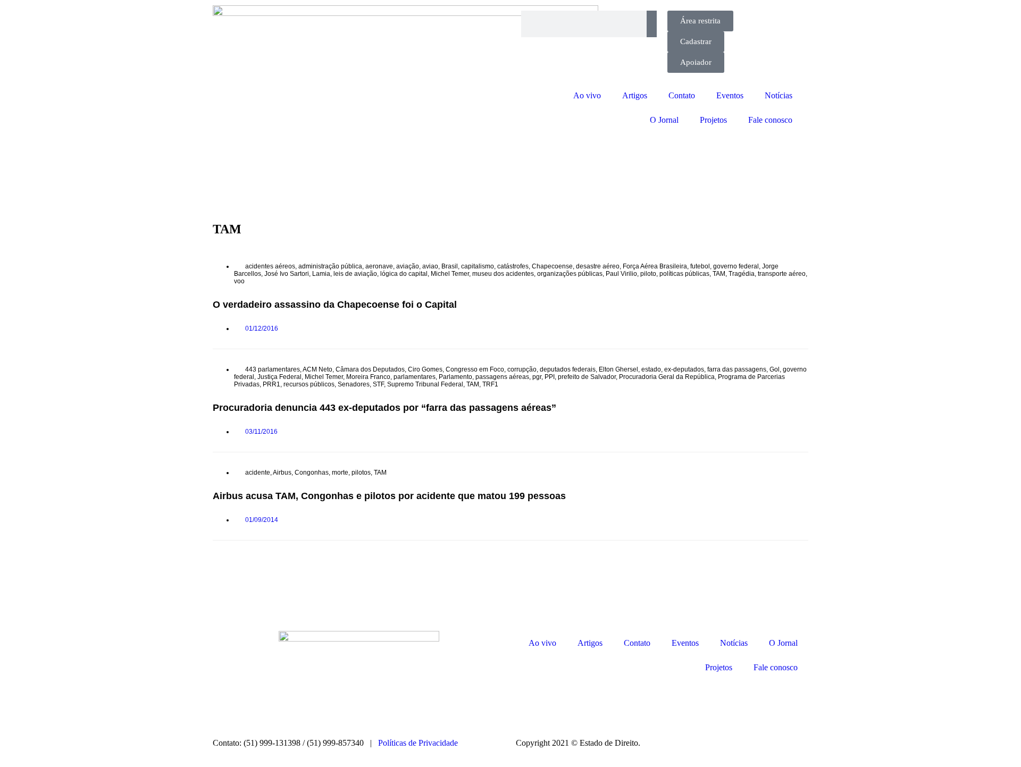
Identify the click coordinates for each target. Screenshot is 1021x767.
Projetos (713, 119)
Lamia (321, 273)
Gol (774, 369)
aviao (430, 266)
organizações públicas (569, 273)
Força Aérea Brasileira (655, 266)
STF (378, 384)
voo (239, 281)
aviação (407, 266)
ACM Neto (317, 369)
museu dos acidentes (503, 273)
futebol (700, 266)
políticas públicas (684, 273)
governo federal (736, 266)
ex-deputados (684, 369)
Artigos (634, 95)
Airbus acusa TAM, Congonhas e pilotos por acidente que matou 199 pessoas (389, 496)
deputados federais (568, 369)
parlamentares (415, 377)
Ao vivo (587, 95)
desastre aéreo (598, 266)
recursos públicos (308, 384)
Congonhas (312, 472)
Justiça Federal (279, 377)
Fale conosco (770, 119)
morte (340, 472)
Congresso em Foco (475, 369)
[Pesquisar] (652, 24)
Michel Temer (450, 273)
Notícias (778, 95)
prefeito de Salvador (587, 377)
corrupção (522, 369)
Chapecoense (552, 266)
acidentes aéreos (270, 266)
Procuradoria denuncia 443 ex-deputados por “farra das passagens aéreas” (384, 407)
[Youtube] (615, 703)
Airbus (282, 472)
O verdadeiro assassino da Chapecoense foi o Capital (335, 304)
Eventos (729, 95)
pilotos (361, 472)
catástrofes (513, 266)
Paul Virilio (621, 273)
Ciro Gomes (425, 369)
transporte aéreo (782, 273)
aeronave (379, 266)
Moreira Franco (368, 377)
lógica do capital (404, 273)
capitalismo (477, 266)
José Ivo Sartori (286, 273)
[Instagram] (529, 703)
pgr (536, 377)
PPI (550, 377)
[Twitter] (586, 703)
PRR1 (271, 384)
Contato (681, 95)
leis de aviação (355, 273)
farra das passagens (736, 369)
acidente (257, 472)
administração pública (330, 266)
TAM (719, 273)
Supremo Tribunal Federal (425, 384)
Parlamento (455, 377)
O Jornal (664, 119)
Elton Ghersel (618, 369)
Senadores (354, 384)
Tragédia (742, 273)
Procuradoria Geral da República (667, 377)
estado (651, 369)
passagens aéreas (502, 377)
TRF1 (490, 384)
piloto (648, 273)
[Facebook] (558, 703)
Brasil (449, 266)
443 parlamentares (272, 369)
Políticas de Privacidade (418, 742)
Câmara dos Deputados (370, 369)
